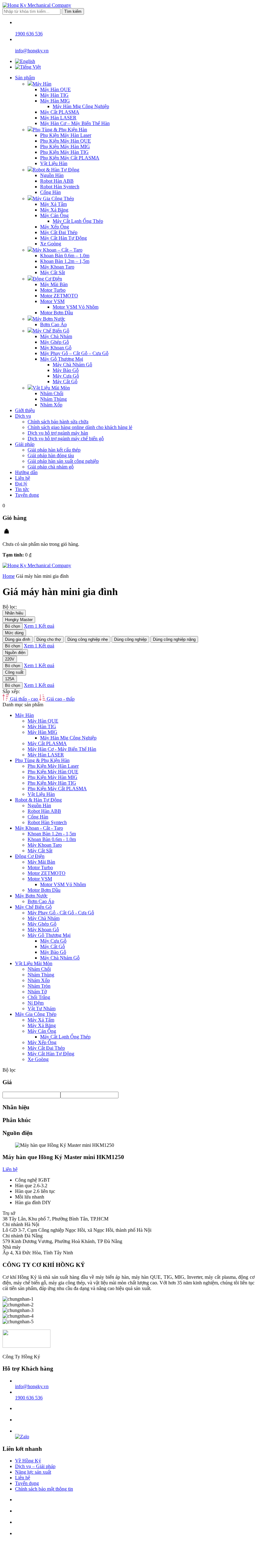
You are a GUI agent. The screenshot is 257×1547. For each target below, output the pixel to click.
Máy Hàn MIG (55, 100)
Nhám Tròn (39, 986)
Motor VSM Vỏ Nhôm (75, 307)
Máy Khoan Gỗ (55, 347)
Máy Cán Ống (54, 215)
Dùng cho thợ (48, 639)
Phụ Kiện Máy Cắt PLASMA (69, 157)
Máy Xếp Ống (54, 226)
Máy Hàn (42, 83)
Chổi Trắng (39, 997)
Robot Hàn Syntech (59, 186)
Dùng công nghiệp (130, 639)
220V (9, 659)
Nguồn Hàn (52, 175)
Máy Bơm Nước (49, 318)
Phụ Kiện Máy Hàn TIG (64, 152)
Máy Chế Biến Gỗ (51, 330)
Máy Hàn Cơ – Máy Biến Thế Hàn (75, 123)
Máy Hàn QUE (55, 89)
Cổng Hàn (50, 192)
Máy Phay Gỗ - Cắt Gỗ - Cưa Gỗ (61, 912)
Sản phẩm (25, 77)
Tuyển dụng (27, 495)
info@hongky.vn (32, 1386)
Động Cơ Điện (47, 278)
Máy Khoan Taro (57, 266)
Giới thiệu (25, 410)
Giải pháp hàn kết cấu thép (54, 449)
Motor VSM (52, 301)
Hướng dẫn (26, 472)
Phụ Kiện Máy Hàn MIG (65, 146)
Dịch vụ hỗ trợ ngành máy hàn (58, 433)
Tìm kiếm (72, 11)
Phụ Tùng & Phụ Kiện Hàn (60, 129)
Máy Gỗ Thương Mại (61, 359)
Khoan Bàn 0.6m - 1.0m (52, 839)
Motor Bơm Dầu (56, 312)
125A (9, 679)
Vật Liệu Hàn (53, 163)
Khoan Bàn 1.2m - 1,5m (52, 833)
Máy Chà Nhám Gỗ (72, 364)
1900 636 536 (29, 1397)
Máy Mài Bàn (54, 284)
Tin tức (22, 489)
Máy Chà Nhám (56, 336)
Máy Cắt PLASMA (59, 112)
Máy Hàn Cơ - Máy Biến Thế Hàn (62, 749)
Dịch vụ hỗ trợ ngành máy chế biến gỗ (66, 438)
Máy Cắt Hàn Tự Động (63, 238)
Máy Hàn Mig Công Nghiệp (81, 106)
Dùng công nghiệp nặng (174, 639)
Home (9, 576)
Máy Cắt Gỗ (65, 381)
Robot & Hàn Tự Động (56, 169)
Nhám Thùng (53, 399)
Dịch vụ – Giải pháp (35, 1466)
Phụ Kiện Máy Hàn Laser (65, 135)
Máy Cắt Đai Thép (58, 232)
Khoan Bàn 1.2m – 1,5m (64, 261)
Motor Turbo (53, 290)
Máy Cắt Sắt (52, 272)
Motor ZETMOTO (59, 295)
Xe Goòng (50, 243)
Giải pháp (24, 444)
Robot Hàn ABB (57, 181)
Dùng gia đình (17, 639)
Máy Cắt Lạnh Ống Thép (78, 221)
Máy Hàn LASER (58, 117)
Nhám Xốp (51, 404)
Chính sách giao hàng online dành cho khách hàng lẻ (80, 427)
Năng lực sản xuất (33, 1472)
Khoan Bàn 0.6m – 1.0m (64, 255)
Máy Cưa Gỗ (66, 376)
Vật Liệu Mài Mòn (51, 387)
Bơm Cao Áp (53, 324)
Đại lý (21, 483)
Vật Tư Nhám (41, 1008)
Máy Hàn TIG (54, 95)
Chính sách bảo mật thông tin (44, 1489)
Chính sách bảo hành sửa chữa (58, 421)
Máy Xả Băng (54, 209)
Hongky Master (19, 619)
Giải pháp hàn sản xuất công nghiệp (63, 461)
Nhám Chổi (51, 393)
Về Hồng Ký (28, 1460)
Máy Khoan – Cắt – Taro (57, 250)
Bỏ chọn (12, 626)
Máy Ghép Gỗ (54, 342)
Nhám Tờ (37, 991)
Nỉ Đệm (36, 1003)
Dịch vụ (23, 416)
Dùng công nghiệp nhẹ (87, 639)
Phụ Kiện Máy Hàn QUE (65, 141)
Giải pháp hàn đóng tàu (51, 455)
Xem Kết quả (39, 626)
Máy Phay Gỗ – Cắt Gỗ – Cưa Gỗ (74, 353)
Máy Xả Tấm (53, 204)
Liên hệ (22, 478)
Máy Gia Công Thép (53, 198)
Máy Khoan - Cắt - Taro (39, 828)
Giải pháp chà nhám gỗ (51, 466)
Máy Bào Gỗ (66, 370)
